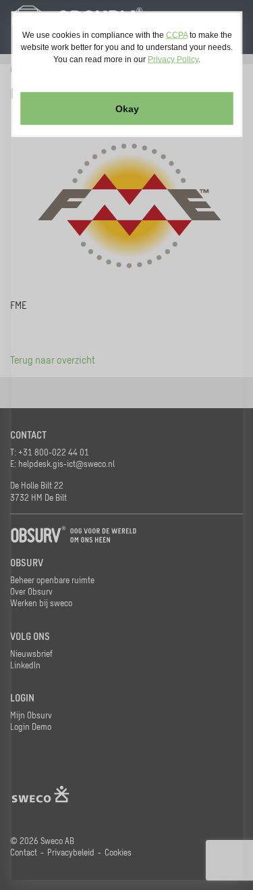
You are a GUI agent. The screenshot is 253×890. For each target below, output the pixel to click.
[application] (126, 445)
